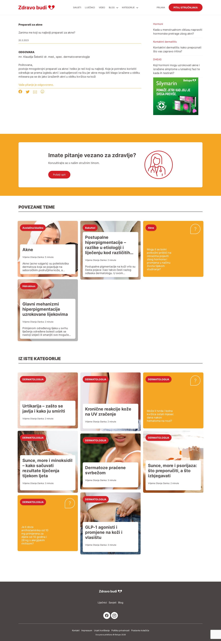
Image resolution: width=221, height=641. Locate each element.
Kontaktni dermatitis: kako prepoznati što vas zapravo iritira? (177, 49)
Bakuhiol (90, 227)
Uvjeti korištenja (102, 630)
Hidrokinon (28, 286)
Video (102, 7)
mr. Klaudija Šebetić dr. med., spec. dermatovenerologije (54, 56)
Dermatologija (33, 379)
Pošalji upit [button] (59, 174)
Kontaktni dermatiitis (165, 41)
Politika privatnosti (120, 630)
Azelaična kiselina (32, 227)
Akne (151, 227)
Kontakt (76, 630)
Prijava (161, 7)
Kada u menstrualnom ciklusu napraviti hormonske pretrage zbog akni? (177, 31)
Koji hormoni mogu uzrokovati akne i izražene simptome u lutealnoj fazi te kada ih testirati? (176, 69)
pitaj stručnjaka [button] (185, 7)
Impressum (86, 630)
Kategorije (128, 7)
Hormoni (158, 24)
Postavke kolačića (140, 630)
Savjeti (77, 7)
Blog (112, 7)
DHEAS (157, 59)
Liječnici (90, 7)
